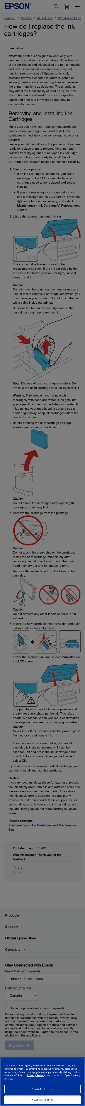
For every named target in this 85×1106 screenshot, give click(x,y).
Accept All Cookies (42, 1099)
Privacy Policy (35, 1075)
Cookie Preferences (42, 1089)
